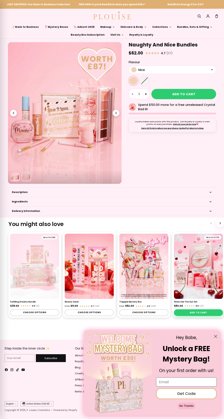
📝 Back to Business (25, 27)
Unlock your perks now (184, 124)
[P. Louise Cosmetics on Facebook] (6, 370)
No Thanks (186, 406)
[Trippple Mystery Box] (143, 266)
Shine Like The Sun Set (185, 301)
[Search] (199, 16)
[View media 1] (15, 177)
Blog (77, 367)
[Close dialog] (215, 336)
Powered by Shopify (65, 410)
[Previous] (211, 223)
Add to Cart (198, 312)
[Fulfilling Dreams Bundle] (34, 266)
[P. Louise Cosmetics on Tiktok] (17, 370)
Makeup (105, 27)
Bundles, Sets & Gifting (193, 27)
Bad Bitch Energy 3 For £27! (185, 4)
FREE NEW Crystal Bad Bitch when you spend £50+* (112, 4)
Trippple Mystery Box (130, 301)
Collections (160, 27)
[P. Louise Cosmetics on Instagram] (12, 370)
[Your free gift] (132, 107)
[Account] (208, 16)
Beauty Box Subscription (88, 35)
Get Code (186, 393)
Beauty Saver (72, 301)
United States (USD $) (38, 403)
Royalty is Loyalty (141, 35)
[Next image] (116, 113)
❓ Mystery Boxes (56, 27)
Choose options (34, 312)
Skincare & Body (131, 27)
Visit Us (115, 35)
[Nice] (133, 80)
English (10, 403)
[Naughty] (144, 80)
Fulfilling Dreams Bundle (23, 301)
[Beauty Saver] (89, 266)
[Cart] (216, 16)
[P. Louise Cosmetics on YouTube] (23, 370)
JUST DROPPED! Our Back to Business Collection (38, 4)
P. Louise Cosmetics (38, 410)
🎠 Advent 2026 (84, 27)
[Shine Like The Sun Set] (198, 266)
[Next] (220, 223)
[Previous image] (13, 113)
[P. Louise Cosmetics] (112, 15)
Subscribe (50, 358)
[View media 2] (26, 177)
